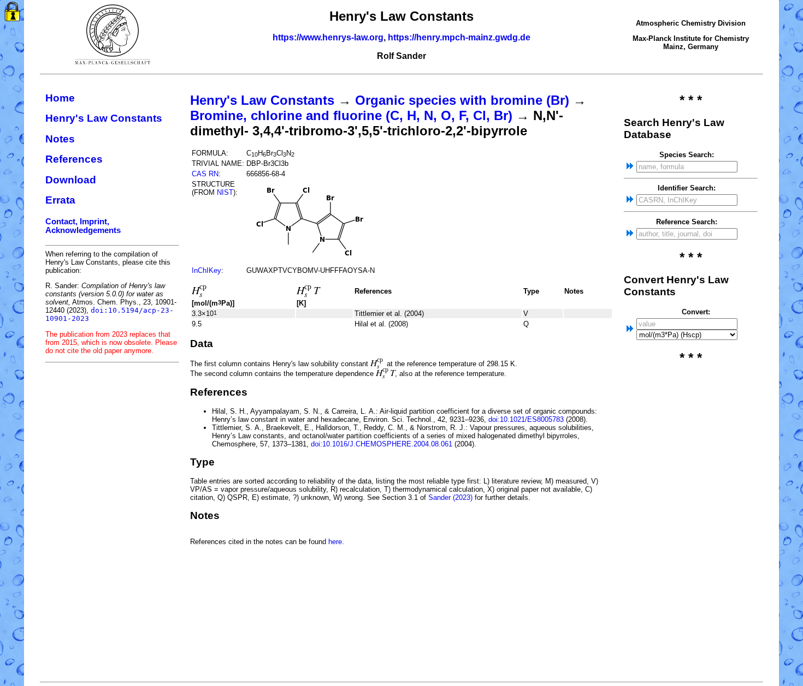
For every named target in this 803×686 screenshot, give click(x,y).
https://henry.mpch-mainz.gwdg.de (459, 37)
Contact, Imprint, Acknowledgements (83, 226)
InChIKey (206, 270)
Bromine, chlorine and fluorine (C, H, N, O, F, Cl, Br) (351, 115)
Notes (60, 139)
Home (60, 98)
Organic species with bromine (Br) (462, 100)
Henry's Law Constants (103, 118)
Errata (60, 200)
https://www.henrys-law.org (328, 37)
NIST (225, 192)
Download (70, 180)
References (74, 159)
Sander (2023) (450, 497)
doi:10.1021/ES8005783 (526, 419)
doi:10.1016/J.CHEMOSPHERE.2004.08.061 (381, 444)
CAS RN (205, 174)
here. (336, 542)
